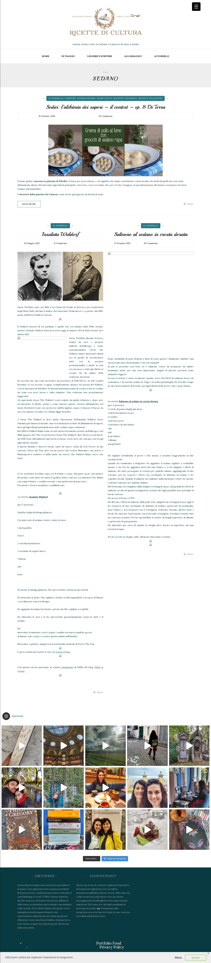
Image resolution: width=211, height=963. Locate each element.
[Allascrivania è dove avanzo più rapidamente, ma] (189, 787)
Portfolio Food (108, 943)
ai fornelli (161, 56)
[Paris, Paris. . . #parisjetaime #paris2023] (147, 745)
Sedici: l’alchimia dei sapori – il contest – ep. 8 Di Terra (105, 107)
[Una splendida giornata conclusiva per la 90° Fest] (147, 829)
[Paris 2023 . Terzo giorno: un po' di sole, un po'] (22, 787)
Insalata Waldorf (60, 234)
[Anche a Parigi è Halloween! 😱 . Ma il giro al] (189, 745)
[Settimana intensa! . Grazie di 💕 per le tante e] (105, 829)
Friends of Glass (63, 651)
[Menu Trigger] (196, 6)
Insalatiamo (67, 667)
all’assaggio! (133, 56)
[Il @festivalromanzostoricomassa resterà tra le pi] (147, 787)
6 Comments (60, 243)
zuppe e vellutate (150, 98)
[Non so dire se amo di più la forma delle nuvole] (105, 745)
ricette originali (125, 98)
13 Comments (105, 116)
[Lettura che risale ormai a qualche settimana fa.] (22, 745)
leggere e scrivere (99, 56)
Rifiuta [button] (178, 957)
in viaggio (68, 56)
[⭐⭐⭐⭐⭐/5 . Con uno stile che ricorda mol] (189, 829)
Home (45, 56)
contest (70, 98)
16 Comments (151, 243)
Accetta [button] (196, 957)
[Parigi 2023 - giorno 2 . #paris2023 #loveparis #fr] (63, 787)
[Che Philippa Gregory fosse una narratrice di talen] (22, 829)
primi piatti (104, 98)
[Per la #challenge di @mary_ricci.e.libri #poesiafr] (63, 829)
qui (98, 908)
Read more (29, 204)
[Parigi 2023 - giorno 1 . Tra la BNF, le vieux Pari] (105, 787)
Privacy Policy (111, 947)
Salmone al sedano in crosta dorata (151, 234)
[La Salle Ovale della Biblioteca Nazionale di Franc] (63, 745)
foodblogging (86, 98)
